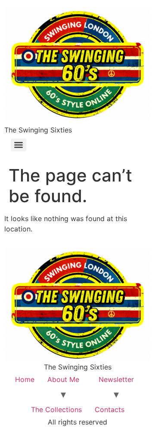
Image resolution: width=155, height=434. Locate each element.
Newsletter (116, 379)
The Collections (56, 409)
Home (24, 379)
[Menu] (18, 145)
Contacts (109, 409)
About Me (63, 379)
